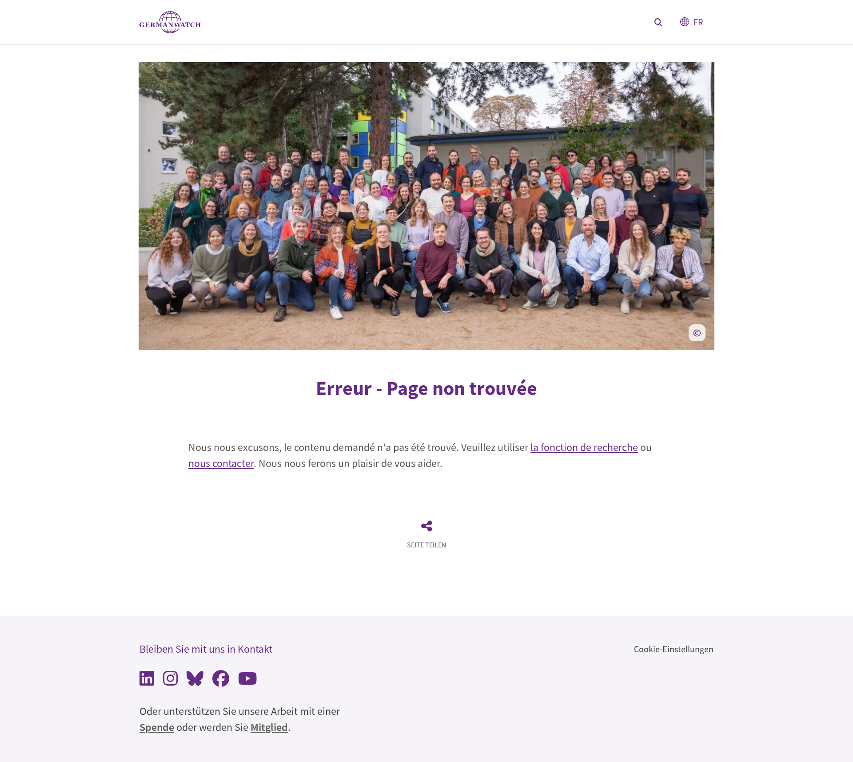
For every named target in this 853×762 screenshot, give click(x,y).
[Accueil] (170, 22)
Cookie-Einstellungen (673, 648)
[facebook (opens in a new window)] (220, 681)
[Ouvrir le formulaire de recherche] (658, 22)
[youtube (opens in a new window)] (247, 681)
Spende (157, 727)
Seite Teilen (426, 544)
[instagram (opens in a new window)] (170, 681)
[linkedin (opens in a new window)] (147, 681)
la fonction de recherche (584, 447)
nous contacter (221, 463)
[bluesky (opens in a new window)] (195, 681)
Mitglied (269, 727)
